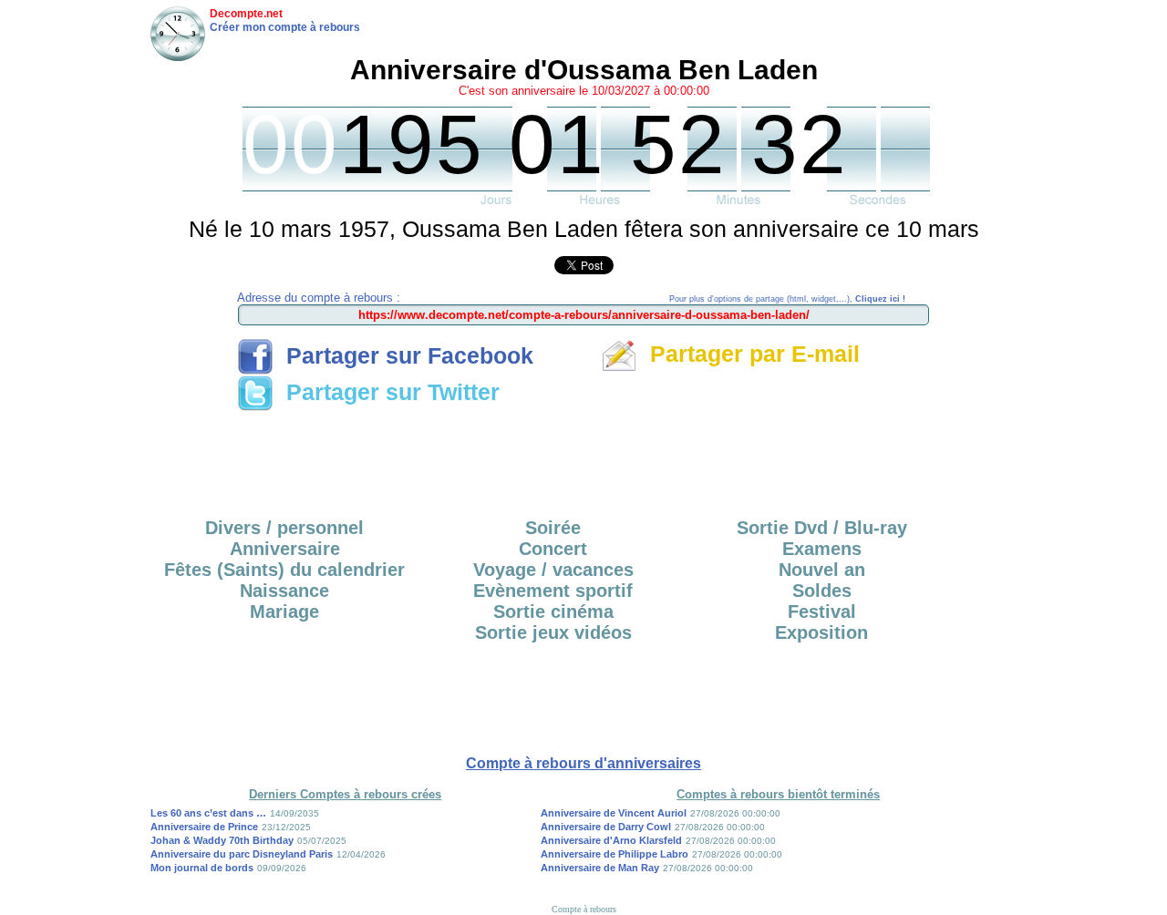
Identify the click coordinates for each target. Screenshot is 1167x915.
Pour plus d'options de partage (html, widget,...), (787, 298)
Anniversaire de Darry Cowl (606, 826)
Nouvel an (822, 570)
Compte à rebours (584, 909)
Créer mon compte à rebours (285, 27)
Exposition (821, 632)
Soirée (553, 528)
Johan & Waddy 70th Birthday (222, 840)
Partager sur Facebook (403, 355)
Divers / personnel (284, 528)
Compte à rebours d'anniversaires (583, 763)
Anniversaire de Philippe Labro (614, 853)
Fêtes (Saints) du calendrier (284, 570)
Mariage (284, 611)
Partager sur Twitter (387, 392)
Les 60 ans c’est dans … (208, 812)
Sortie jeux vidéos (553, 632)
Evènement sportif (553, 591)
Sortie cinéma (553, 611)
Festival (822, 611)
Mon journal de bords (201, 867)
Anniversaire (285, 549)
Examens (822, 549)
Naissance (284, 591)
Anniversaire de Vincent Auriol (614, 812)
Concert (553, 549)
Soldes (822, 591)
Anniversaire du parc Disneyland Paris (241, 853)
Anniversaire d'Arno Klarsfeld (611, 840)
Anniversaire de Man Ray (600, 867)
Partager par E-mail (748, 353)
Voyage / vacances (553, 570)
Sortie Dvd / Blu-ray (822, 528)
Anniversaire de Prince (204, 826)
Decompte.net (246, 13)
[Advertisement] (583, 458)
